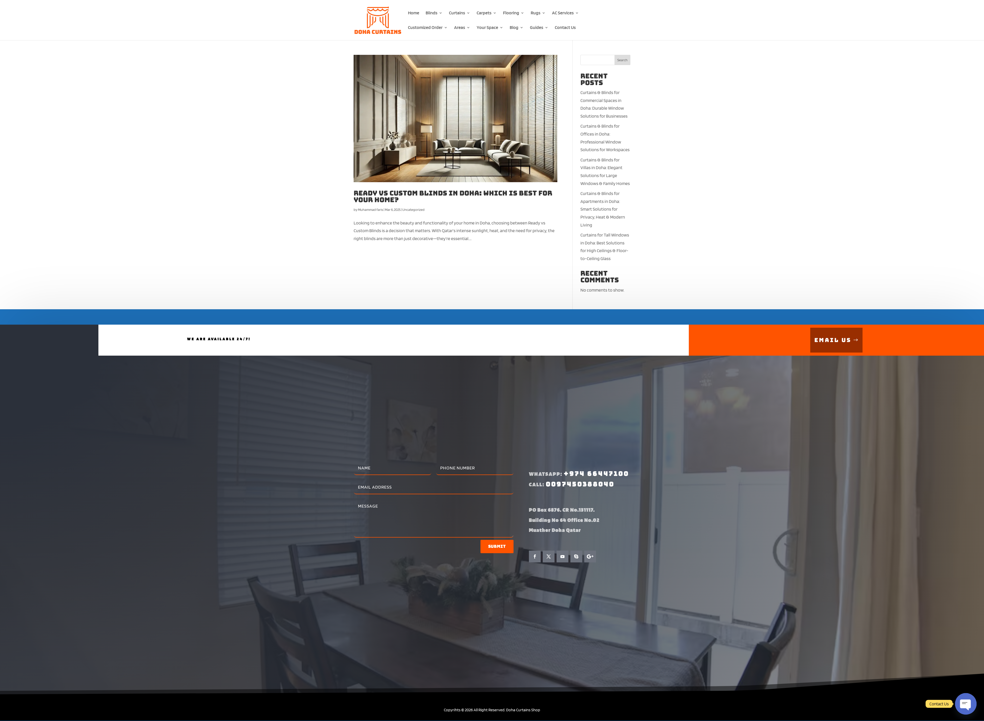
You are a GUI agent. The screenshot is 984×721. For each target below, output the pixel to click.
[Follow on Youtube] (562, 556)
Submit (497, 546)
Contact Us (565, 28)
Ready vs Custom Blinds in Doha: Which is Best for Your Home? (453, 196)
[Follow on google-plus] (590, 556)
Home (413, 13)
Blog (514, 28)
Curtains (457, 13)
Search (622, 60)
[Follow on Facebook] (535, 556)
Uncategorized (413, 210)
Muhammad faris (370, 210)
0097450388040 (580, 484)
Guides (536, 28)
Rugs (535, 13)
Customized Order (425, 28)
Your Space (487, 28)
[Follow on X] (549, 556)
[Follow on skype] (576, 556)
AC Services (563, 13)
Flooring (511, 13)
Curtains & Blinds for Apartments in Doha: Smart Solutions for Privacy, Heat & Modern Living (602, 209)
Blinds (431, 13)
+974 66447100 (596, 474)
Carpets (484, 13)
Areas (459, 28)
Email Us (832, 340)
